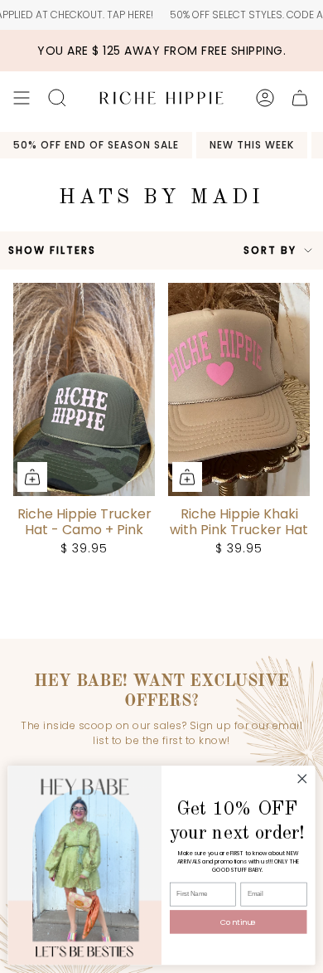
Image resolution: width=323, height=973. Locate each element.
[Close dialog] (302, 779)
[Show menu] (21, 98)
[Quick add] (32, 477)
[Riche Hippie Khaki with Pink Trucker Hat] (239, 389)
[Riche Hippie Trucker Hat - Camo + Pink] (84, 389)
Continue (238, 922)
